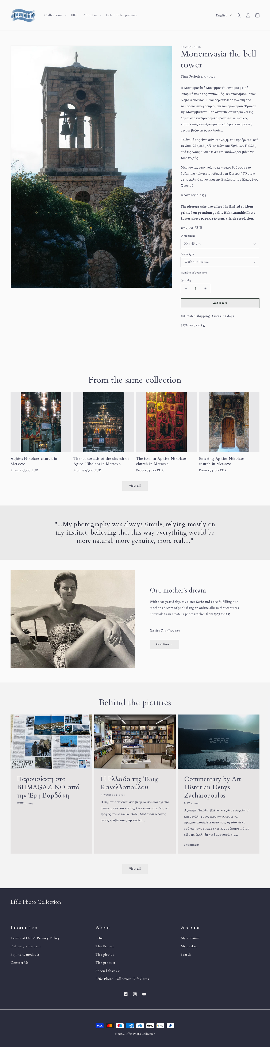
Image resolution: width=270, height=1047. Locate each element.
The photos (105, 954)
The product (105, 962)
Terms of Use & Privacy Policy (35, 938)
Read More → (164, 644)
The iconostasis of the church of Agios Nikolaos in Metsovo (101, 461)
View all (135, 868)
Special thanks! (108, 971)
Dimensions (188, 235)
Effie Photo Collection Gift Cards (122, 979)
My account (190, 938)
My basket (189, 946)
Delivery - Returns (26, 946)
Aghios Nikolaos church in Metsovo (34, 461)
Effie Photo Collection (140, 1034)
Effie (99, 938)
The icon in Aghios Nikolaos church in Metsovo (161, 461)
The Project (105, 946)
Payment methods (25, 954)
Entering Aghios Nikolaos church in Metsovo (221, 461)
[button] (55, 15)
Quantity (186, 280)
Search (186, 954)
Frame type (187, 254)
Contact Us (20, 962)
